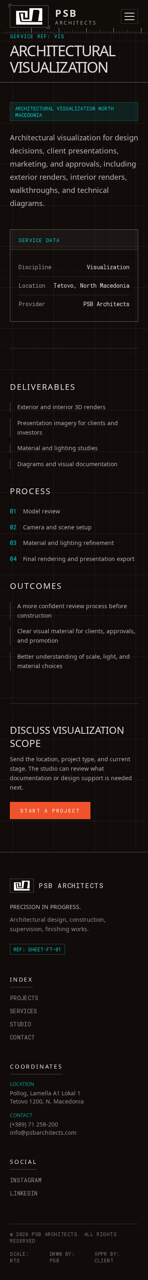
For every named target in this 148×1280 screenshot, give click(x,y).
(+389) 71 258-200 (34, 1124)
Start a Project (50, 810)
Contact (22, 1037)
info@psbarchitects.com (43, 1132)
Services (23, 1011)
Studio (20, 1024)
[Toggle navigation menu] (129, 16)
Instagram (26, 1180)
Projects (24, 998)
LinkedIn (24, 1193)
